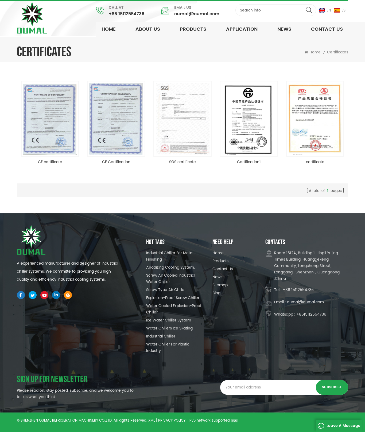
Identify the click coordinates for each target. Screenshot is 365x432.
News (217, 277)
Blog (216, 293)
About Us (147, 29)
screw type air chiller (166, 290)
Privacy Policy (171, 420)
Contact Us (327, 29)
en (329, 10)
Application (242, 29)
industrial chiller (160, 336)
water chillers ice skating (169, 328)
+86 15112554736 (126, 14)
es (343, 10)
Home (109, 29)
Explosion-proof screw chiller (172, 298)
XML (151, 420)
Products (193, 29)
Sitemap (220, 285)
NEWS (284, 29)
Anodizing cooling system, (170, 267)
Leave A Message (343, 426)
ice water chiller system (168, 320)
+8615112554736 (311, 314)
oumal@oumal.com (196, 14)
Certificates (337, 52)
